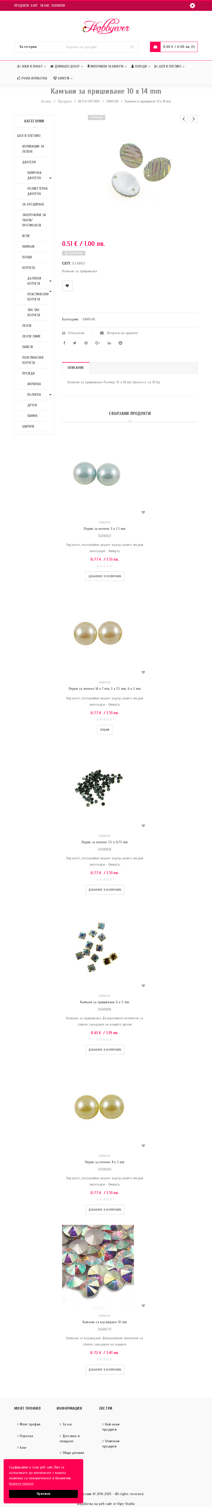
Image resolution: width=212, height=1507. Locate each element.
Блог (34, 6)
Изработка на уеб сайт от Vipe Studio (106, 1504)
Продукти (21, 6)
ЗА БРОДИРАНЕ (33, 204)
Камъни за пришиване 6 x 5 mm (105, 1002)
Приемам (43, 1494)
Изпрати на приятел (122, 333)
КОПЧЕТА (28, 268)
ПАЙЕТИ (27, 347)
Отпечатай (76, 333)
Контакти (58, 6)
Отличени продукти (110, 1444)
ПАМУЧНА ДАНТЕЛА (34, 175)
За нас (45, 6)
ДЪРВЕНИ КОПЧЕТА (34, 281)
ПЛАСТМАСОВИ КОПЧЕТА (38, 297)
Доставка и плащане (70, 1438)
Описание (75, 367)
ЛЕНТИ (26, 326)
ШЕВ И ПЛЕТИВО (89, 101)
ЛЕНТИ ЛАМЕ (31, 336)
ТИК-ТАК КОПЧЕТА (33, 312)
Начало (46, 101)
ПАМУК (32, 416)
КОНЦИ (27, 257)
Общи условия (73, 1453)
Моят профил (30, 1424)
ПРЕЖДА (28, 373)
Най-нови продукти (110, 1427)
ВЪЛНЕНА (34, 394)
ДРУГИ (32, 405)
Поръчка (26, 1436)
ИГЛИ (25, 236)
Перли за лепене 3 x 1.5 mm (104, 528)
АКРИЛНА (34, 384)
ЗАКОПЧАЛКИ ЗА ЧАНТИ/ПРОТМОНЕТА (34, 220)
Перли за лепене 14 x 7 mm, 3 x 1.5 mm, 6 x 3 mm (105, 688)
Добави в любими (67, 286)
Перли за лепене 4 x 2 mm (105, 1162)
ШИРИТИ (28, 426)
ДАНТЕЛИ (29, 162)
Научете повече (21, 1483)
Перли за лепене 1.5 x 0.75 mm (105, 842)
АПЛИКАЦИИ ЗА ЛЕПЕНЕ (33, 149)
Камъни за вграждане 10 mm (104, 1322)
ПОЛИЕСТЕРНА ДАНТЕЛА (37, 191)
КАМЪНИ (113, 101)
